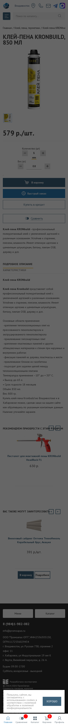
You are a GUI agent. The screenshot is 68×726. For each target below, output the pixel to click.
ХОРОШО (51, 701)
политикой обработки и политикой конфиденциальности (21, 705)
